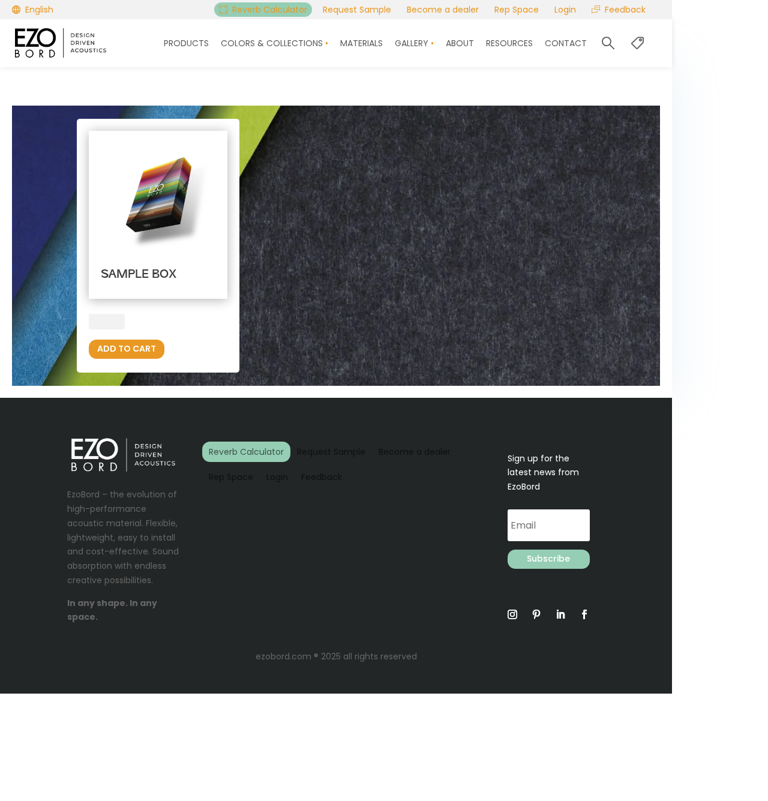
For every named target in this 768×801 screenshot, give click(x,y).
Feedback (321, 477)
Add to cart (126, 349)
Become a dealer (415, 452)
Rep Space (231, 477)
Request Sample (331, 452)
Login (277, 477)
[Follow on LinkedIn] (560, 614)
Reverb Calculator (246, 452)
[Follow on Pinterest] (536, 614)
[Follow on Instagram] (512, 614)
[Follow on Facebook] (584, 614)
